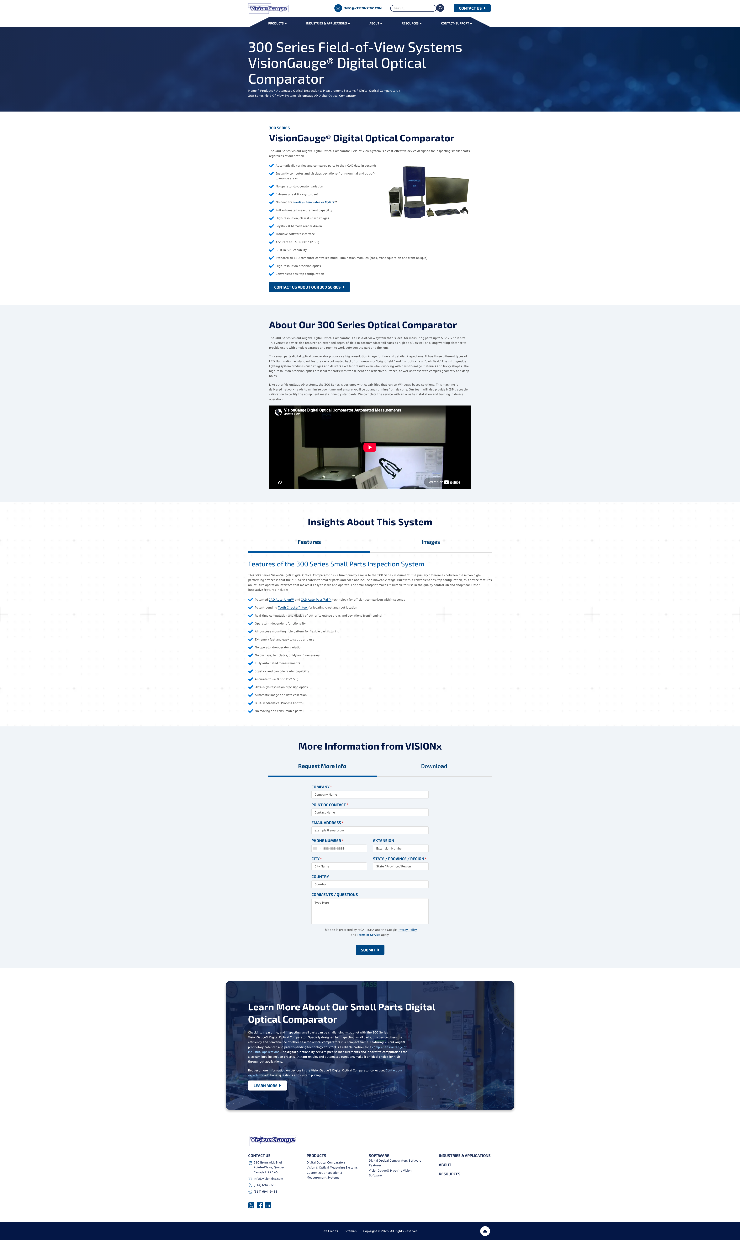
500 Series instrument (393, 575)
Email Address (327, 822)
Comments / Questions (334, 894)
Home (252, 90)
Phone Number (327, 840)
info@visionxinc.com (362, 8)
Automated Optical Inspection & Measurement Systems (316, 90)
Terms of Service (368, 935)
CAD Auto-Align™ (281, 599)
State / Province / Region (400, 858)
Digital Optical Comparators (378, 90)
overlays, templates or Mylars (313, 202)
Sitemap (351, 1231)
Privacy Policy (407, 930)
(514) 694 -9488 (266, 1191)
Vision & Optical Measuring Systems (332, 1167)
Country (320, 876)
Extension (383, 840)
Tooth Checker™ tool (293, 607)
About (445, 1164)
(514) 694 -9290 (266, 1185)
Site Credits (330, 1231)
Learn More (266, 1085)
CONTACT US (470, 8)
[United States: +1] (316, 848)
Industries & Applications (465, 1155)
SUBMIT (368, 950)
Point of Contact (329, 804)
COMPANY (321, 786)
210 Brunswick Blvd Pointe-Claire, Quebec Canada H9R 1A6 (269, 1167)
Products (266, 90)
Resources (449, 1173)
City (316, 858)
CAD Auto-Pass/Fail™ (316, 599)
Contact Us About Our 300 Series (307, 287)
